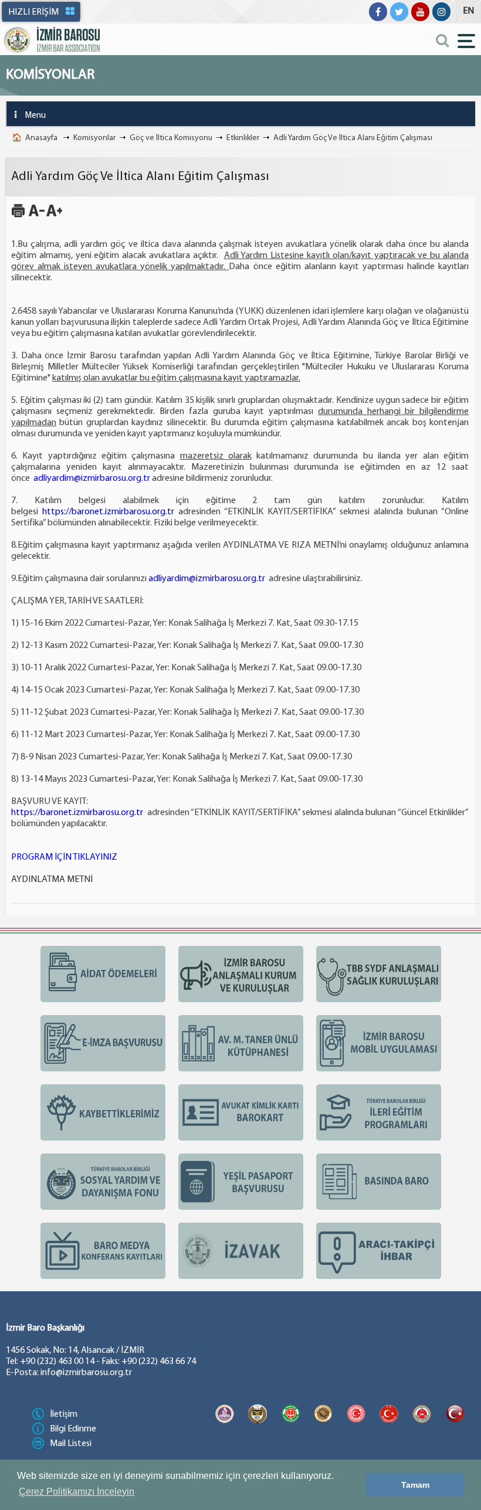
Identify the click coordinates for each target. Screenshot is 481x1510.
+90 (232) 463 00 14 (57, 1361)
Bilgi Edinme (73, 1429)
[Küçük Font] (37, 215)
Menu (35, 115)
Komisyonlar (94, 138)
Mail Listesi (71, 1443)
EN (468, 11)
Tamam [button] (415, 1484)
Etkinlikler (242, 138)
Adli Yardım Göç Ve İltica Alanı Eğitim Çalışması (352, 138)
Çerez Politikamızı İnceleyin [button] (76, 1492)
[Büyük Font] (54, 215)
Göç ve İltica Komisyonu (171, 138)
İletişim (63, 1414)
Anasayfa (41, 138)
